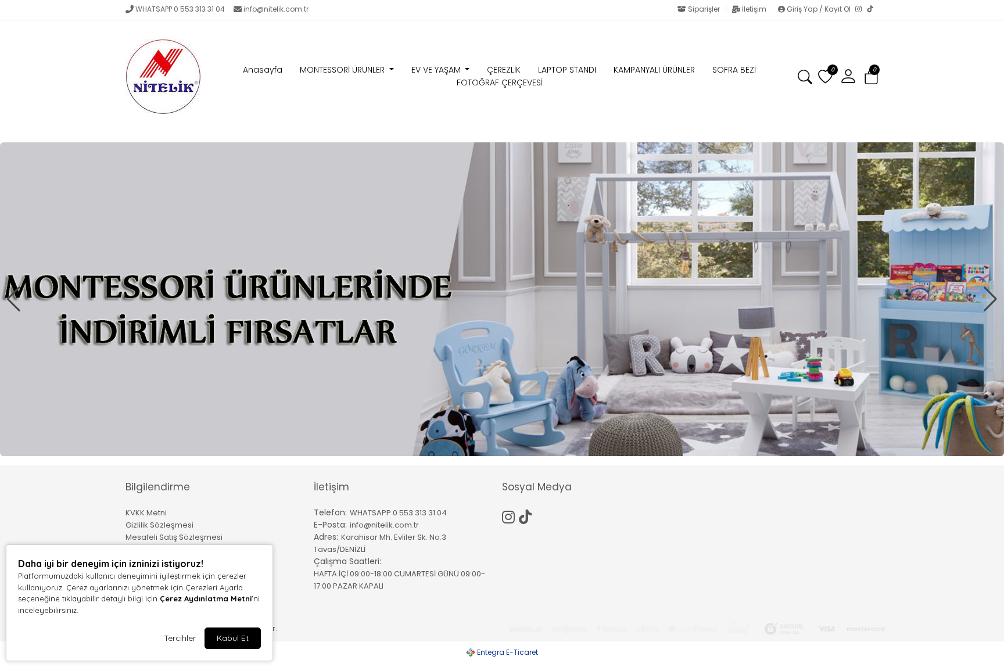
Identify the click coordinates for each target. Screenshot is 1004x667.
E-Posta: (330, 524)
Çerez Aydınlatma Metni (206, 598)
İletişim (754, 9)
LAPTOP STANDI (567, 70)
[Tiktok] (527, 515)
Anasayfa (262, 70)
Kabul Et (233, 638)
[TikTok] (872, 10)
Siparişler (704, 9)
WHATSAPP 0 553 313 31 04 (180, 9)
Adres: (326, 537)
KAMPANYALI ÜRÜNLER (654, 70)
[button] (871, 77)
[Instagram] (861, 10)
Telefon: (330, 512)
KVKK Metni (146, 512)
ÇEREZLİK (504, 70)
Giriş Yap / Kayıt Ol (818, 9)
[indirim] (502, 299)
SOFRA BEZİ (734, 70)
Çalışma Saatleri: (347, 561)
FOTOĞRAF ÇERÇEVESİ (500, 82)
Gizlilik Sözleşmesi (159, 524)
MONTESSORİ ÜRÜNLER (343, 70)
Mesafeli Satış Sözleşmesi (174, 537)
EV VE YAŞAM (437, 70)
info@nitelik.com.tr (276, 9)
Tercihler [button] (180, 638)
